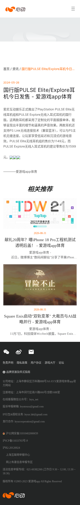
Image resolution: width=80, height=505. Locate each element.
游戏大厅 (50, 362)
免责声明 (8, 362)
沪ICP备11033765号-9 (15, 440)
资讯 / (17, 69)
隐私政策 (22, 362)
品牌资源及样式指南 (18, 372)
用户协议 (36, 362)
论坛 (61, 362)
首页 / (7, 69)
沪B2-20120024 (11, 447)
